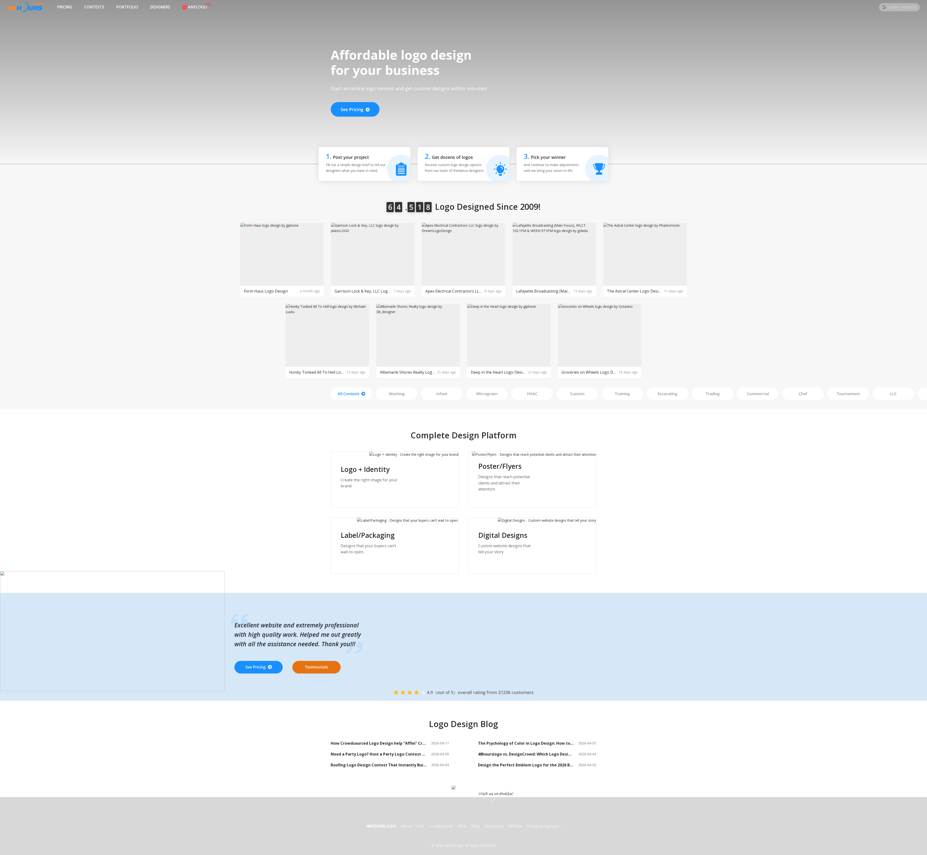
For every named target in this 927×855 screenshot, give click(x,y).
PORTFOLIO (127, 7)
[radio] (396, 692)
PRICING (64, 7)
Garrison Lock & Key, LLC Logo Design (363, 291)
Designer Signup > (544, 826)
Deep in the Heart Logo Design (498, 372)
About (406, 826)
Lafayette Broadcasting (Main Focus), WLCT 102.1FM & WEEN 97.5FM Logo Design (543, 291)
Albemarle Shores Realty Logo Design (407, 372)
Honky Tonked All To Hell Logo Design (316, 372)
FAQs (461, 826)
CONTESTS (94, 7)
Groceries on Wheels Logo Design (589, 372)
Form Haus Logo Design (266, 291)
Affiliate (515, 826)
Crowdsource (440, 826)
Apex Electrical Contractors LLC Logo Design (453, 291)
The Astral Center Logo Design (634, 291)
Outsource (494, 826)
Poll (420, 826)
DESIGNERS (160, 7)
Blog (475, 826)
